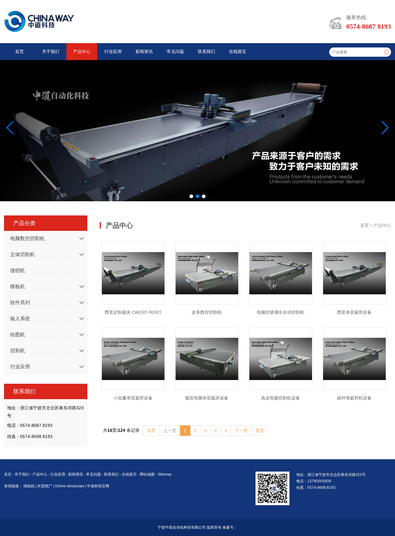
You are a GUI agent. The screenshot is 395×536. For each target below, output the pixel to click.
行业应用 (113, 51)
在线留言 (237, 51)
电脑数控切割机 (27, 238)
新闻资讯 (144, 51)
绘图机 (17, 334)
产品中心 (81, 51)
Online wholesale (70, 486)
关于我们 (50, 51)
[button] (191, 196)
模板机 (17, 286)
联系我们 (206, 51)
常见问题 (175, 51)
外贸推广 (45, 486)
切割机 (17, 350)
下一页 (241, 430)
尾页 (260, 430)
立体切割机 (22, 254)
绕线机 (29, 486)
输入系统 (20, 318)
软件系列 (20, 302)
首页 (19, 51)
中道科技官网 (98, 486)
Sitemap (165, 474)
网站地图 (147, 474)
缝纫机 (17, 270)
